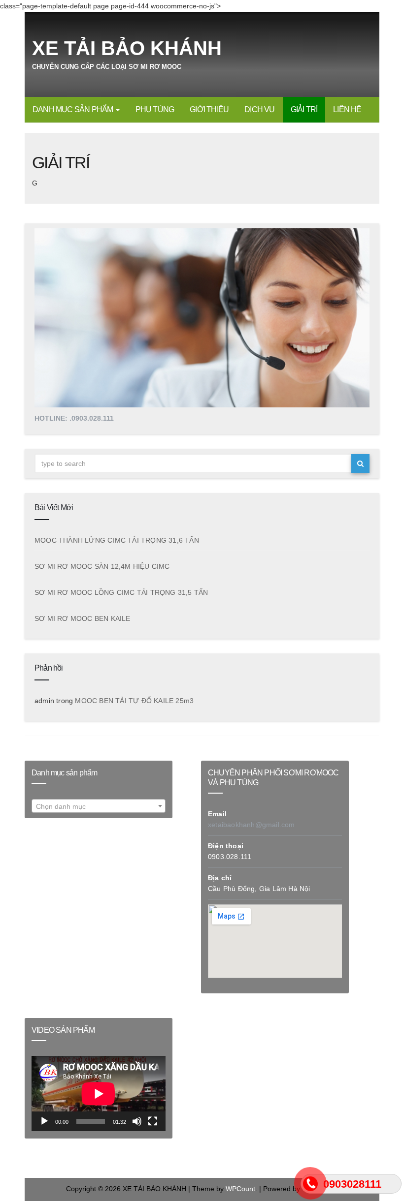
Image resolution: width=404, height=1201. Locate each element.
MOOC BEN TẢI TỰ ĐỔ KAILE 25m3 (134, 701)
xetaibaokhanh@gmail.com (251, 825)
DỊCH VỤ (259, 109)
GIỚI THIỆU (209, 109)
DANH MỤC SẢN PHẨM (74, 109)
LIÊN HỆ (347, 109)
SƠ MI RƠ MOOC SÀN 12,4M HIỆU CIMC (102, 566)
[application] (99, 1093)
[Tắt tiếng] (137, 1121)
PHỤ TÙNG (154, 109)
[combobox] (99, 806)
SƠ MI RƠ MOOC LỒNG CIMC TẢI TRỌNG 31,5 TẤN (121, 592)
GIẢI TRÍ (304, 109)
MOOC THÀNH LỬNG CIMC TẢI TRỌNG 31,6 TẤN (116, 540)
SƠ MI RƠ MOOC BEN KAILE (82, 618)
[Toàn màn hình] (153, 1121)
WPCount (240, 1189)
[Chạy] (44, 1121)
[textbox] (98, 807)
